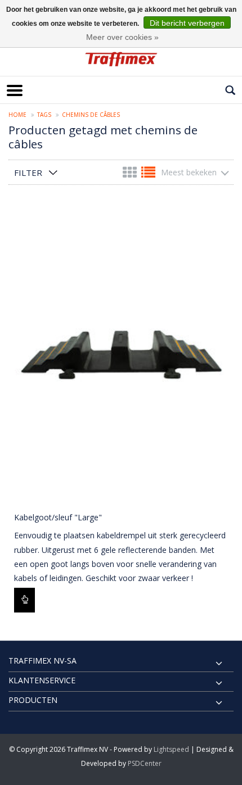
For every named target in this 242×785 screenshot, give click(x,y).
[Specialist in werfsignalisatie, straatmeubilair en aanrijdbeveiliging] (121, 59)
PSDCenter (145, 763)
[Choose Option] (24, 600)
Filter (28, 172)
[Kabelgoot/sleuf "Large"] (121, 354)
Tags (44, 115)
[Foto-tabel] (131, 174)
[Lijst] (148, 174)
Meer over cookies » (122, 37)
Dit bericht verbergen (187, 23)
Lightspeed (171, 749)
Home (17, 115)
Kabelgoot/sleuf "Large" (58, 517)
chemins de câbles (91, 115)
